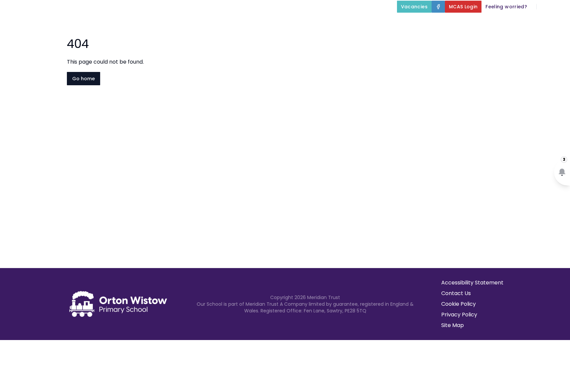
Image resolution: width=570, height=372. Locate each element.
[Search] (545, 6)
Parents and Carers (443, 22)
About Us (256, 22)
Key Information (311, 22)
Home (223, 22)
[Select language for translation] (559, 7)
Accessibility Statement (472, 282)
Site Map (452, 325)
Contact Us (456, 293)
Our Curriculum (375, 22)
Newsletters (507, 22)
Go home (83, 78)
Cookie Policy (458, 304)
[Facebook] (438, 7)
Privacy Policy (459, 314)
